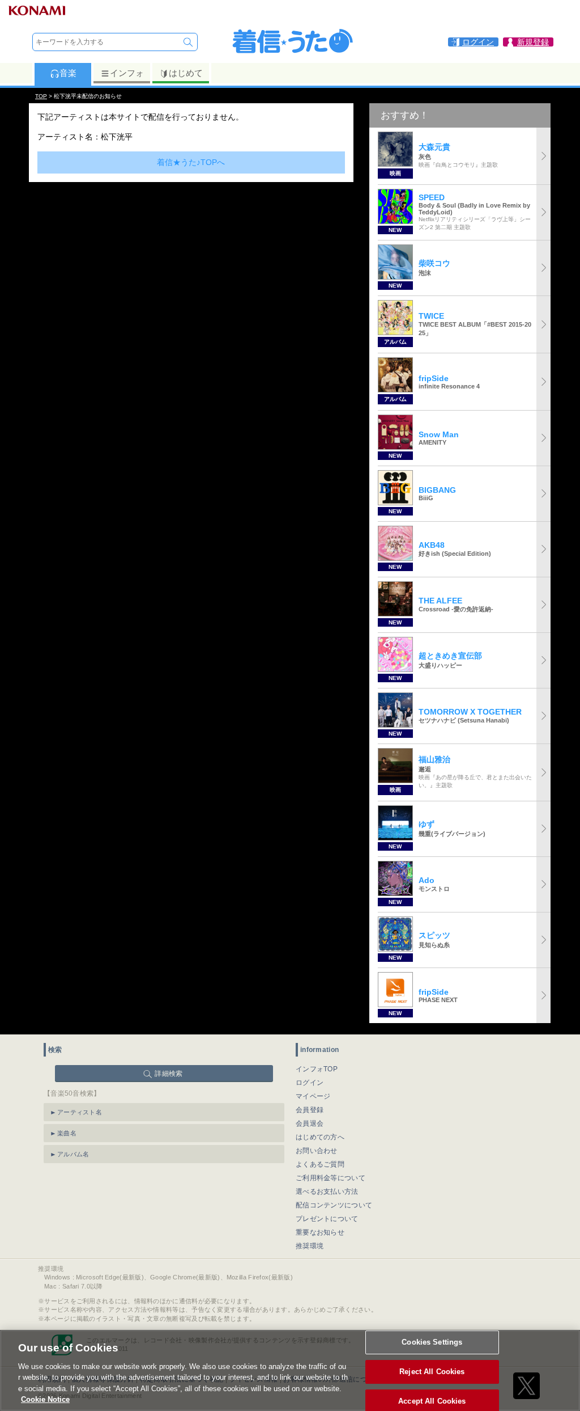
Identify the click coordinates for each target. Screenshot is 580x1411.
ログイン (309, 1083)
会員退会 (309, 1123)
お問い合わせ (317, 1151)
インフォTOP (317, 1069)
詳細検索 (168, 1074)
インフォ (127, 73)
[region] (290, 1370)
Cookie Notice (45, 1399)
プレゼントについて (327, 1219)
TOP (41, 96)
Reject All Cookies (431, 1371)
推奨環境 (309, 1246)
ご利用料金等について (330, 1178)
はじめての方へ (320, 1137)
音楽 (67, 73)
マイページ (313, 1096)
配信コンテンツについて (334, 1205)
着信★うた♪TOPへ (191, 162)
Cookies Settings (432, 1342)
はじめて (186, 73)
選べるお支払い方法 (327, 1191)
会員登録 (309, 1110)
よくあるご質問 (320, 1164)
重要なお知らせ (320, 1232)
